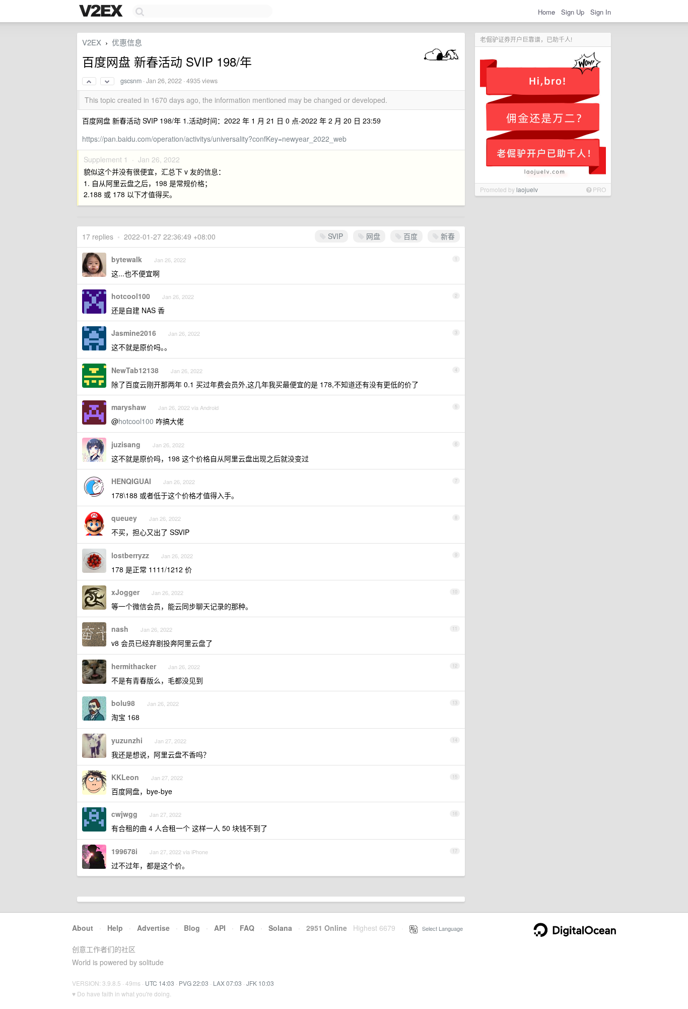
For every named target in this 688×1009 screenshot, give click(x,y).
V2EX (91, 42)
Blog (192, 928)
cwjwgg (124, 814)
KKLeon (125, 777)
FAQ (247, 928)
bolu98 (123, 703)
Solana (280, 928)
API (220, 928)
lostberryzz (130, 555)
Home (546, 12)
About (82, 928)
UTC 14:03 (159, 983)
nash (119, 629)
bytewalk (126, 259)
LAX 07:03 (227, 983)
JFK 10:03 (260, 983)
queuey (124, 518)
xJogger (125, 592)
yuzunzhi (127, 740)
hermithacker (133, 666)
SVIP (334, 236)
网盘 (372, 236)
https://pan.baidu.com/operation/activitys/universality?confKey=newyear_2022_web (214, 139)
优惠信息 (127, 42)
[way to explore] (102, 11)
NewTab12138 (135, 370)
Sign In (600, 12)
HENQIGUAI (131, 481)
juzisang (126, 444)
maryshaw (128, 407)
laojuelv (527, 189)
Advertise (153, 928)
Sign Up (572, 12)
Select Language (440, 928)
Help (115, 928)
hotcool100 (130, 296)
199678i (124, 851)
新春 (447, 236)
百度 (409, 236)
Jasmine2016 (133, 333)
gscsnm (131, 80)
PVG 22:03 (194, 983)
